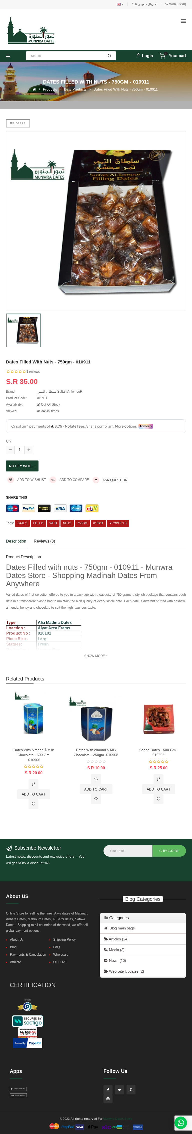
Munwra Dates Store (117, 1119)
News (117, 960)
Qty (8, 441)
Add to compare (74, 480)
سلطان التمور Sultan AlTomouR (59, 391)
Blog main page (121, 928)
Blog (13, 947)
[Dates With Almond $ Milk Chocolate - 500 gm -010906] (33, 718)
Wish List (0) (177, 4)
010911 (98, 523)
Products (50, 89)
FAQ (56, 947)
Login (147, 56)
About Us (17, 939)
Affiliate (15, 962)
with (53, 523)
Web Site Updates (126, 971)
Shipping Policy (64, 939)
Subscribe (169, 851)
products (118, 523)
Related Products (25, 678)
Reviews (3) (44, 541)
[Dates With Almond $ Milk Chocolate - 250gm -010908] (96, 718)
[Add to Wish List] (33, 804)
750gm (82, 523)
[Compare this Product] (33, 784)
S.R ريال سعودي (143, 4)
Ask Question (114, 480)
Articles (118, 939)
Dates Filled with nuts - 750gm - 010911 (126, 89)
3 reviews (33, 371)
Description (16, 541)
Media (116, 950)
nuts (67, 523)
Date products (75, 89)
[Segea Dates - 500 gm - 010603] (158, 718)
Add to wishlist (31, 480)
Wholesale (60, 954)
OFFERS (59, 962)
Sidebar (19, 123)
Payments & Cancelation (28, 954)
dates (22, 523)
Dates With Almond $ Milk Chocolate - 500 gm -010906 (34, 755)
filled (38, 523)
